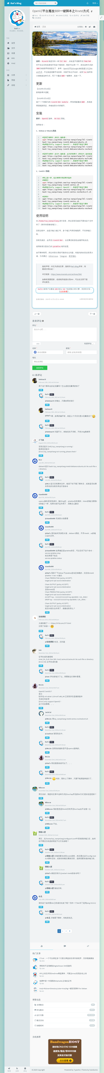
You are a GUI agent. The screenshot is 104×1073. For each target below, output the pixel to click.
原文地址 (72, 256)
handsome (94, 1070)
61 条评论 (75, 15)
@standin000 (50, 518)
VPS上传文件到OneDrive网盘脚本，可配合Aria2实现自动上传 (63, 973)
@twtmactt (49, 401)
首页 (38, 27)
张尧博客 (42, 616)
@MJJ (47, 484)
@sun (47, 676)
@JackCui (49, 733)
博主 (51, 394)
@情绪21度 (49, 856)
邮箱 (68, 348)
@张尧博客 (49, 642)
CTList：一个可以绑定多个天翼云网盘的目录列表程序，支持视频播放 (66, 958)
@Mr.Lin (48, 719)
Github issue (53, 256)
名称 (34, 348)
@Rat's (48, 416)
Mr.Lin (41, 685)
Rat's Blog (75, 266)
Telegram (63, 256)
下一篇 (92, 314)
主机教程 (37, 18)
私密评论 (87, 343)
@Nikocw (49, 809)
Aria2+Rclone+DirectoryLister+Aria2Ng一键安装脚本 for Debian (63, 988)
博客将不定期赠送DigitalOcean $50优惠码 (55, 966)
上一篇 (37, 314)
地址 (34, 357)
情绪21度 (48, 867)
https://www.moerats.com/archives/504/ (66, 274)
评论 (34, 325)
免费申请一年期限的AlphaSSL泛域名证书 (55, 981)
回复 (40, 390)
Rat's (36, 15)
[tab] (41, 946)
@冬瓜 (47, 918)
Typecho (77, 1070)
